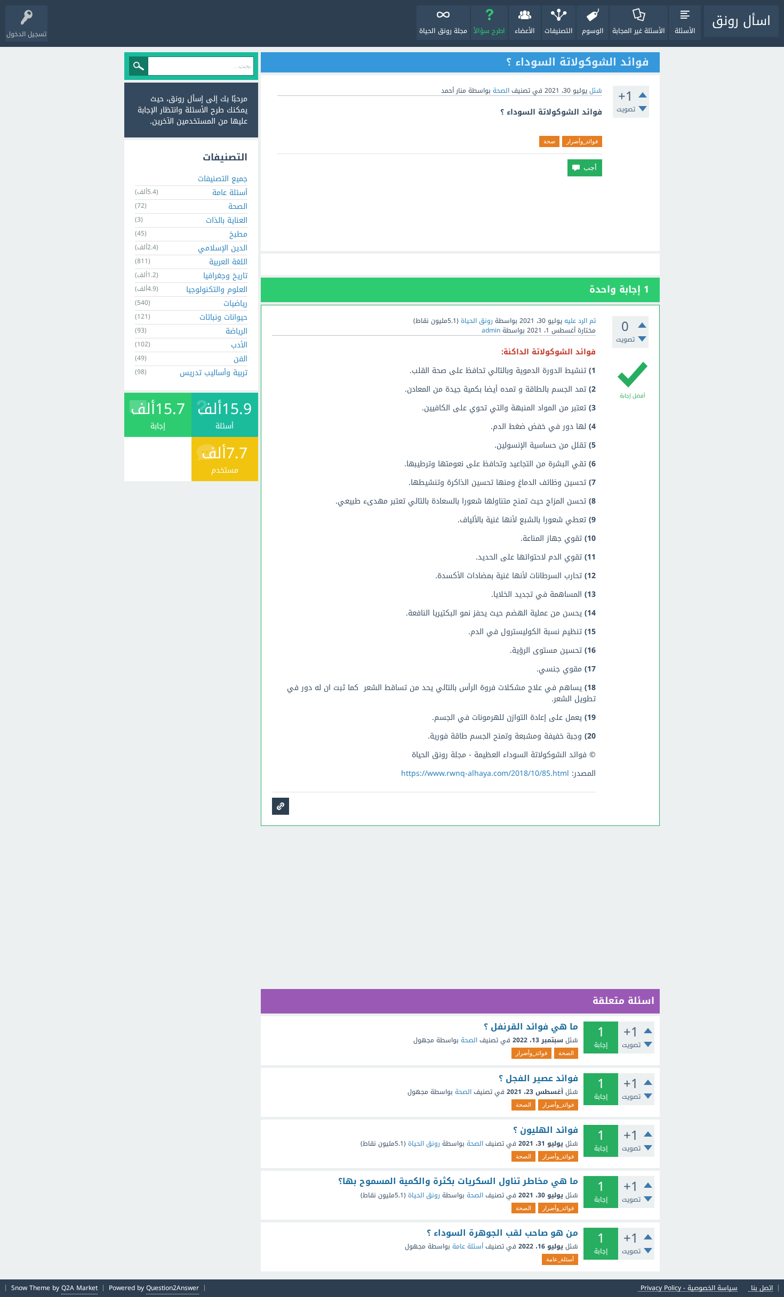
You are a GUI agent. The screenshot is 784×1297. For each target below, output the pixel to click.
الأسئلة (685, 31)
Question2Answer (172, 1288)
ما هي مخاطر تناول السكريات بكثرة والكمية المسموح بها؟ (458, 1181)
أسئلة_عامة (560, 1259)
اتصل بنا (762, 1288)
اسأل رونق (741, 21)
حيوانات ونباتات (223, 317)
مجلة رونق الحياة (443, 31)
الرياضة (236, 331)
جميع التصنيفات (222, 179)
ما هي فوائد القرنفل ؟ (531, 1027)
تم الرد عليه (580, 321)
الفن (240, 359)
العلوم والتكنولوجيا (216, 289)
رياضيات (235, 303)
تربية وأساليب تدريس (213, 373)
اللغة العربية (228, 262)
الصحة (501, 90)
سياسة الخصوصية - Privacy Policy (689, 1288)
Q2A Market (79, 1288)
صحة (549, 141)
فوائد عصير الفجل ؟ (538, 1079)
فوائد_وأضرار (582, 141)
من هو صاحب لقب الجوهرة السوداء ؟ (502, 1233)
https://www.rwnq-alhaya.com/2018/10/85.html (485, 773)
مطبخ (238, 234)
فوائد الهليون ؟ (545, 1130)
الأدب (239, 345)
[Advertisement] (460, 213)
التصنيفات (559, 31)
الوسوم (593, 31)
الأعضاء (525, 31)
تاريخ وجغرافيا (225, 276)
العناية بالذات (226, 220)
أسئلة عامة (467, 1246)
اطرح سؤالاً (489, 31)
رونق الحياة (424, 1143)
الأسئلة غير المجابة (638, 31)
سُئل (595, 90)
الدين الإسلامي (222, 248)
